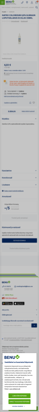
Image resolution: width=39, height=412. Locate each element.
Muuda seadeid (17, 406)
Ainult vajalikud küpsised (20, 401)
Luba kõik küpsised (19, 396)
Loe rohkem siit (14, 389)
